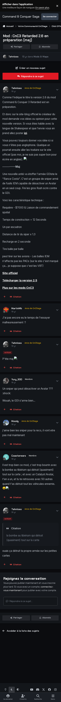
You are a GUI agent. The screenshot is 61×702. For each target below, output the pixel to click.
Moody (15, 421)
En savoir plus (8, 5)
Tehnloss (13, 56)
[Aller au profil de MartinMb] (6, 310)
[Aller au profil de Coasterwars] (6, 457)
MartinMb (16, 308)
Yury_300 (16, 379)
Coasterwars (18, 455)
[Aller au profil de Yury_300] (6, 381)
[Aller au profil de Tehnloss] (5, 56)
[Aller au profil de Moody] (6, 423)
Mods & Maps (41, 56)
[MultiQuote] (4, 297)
